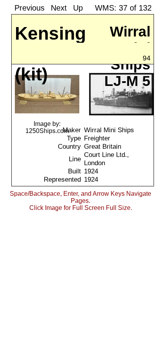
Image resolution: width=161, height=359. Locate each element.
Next (59, 8)
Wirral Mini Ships (109, 130)
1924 (91, 171)
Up (78, 8)
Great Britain (102, 146)
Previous (29, 8)
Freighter (97, 138)
